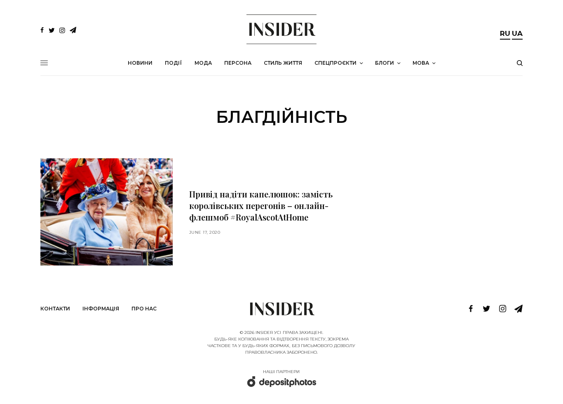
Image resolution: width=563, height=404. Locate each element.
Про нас (144, 308)
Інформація (100, 308)
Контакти (55, 308)
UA (517, 33)
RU (505, 33)
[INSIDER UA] (281, 29)
